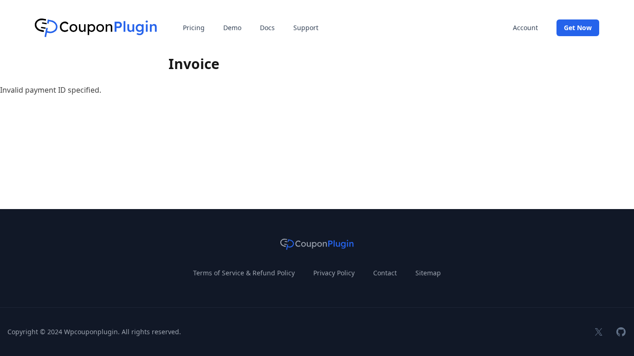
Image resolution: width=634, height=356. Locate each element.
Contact (385, 272)
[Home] (96, 28)
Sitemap (428, 272)
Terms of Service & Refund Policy (244, 272)
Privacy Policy (334, 272)
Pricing (194, 27)
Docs (267, 27)
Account (525, 27)
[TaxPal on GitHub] (621, 331)
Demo (232, 27)
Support (305, 27)
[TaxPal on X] (598, 331)
